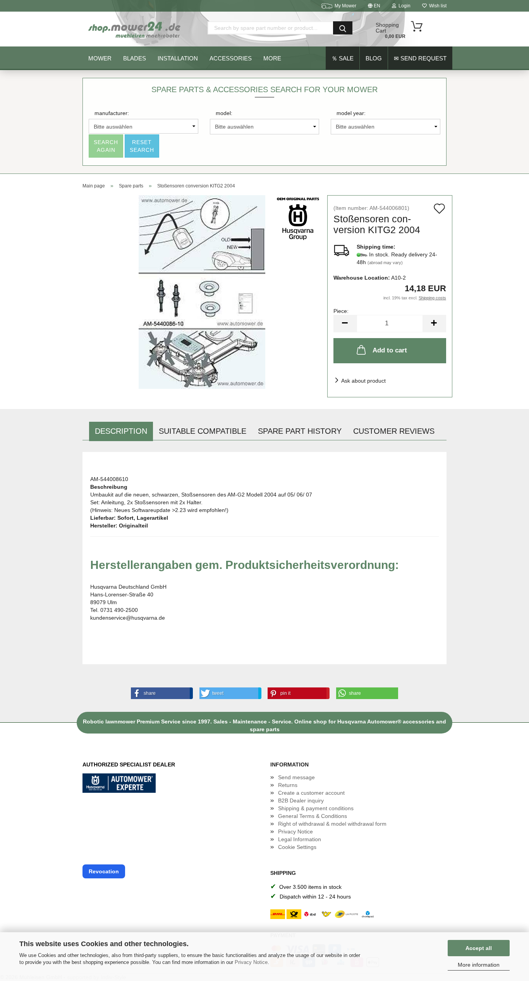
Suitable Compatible (202, 431)
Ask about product (363, 381)
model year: (351, 113)
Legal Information (299, 839)
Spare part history (300, 431)
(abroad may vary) (385, 262)
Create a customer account (311, 793)
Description (121, 431)
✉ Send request (420, 58)
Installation (178, 58)
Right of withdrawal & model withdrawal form (332, 824)
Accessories (231, 58)
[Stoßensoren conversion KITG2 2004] (202, 292)
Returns (287, 785)
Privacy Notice (251, 962)
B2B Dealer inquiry (301, 800)
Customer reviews (394, 431)
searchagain (106, 146)
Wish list (437, 6)
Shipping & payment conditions (316, 808)
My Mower (345, 6)
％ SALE (342, 58)
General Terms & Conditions (312, 816)
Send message (296, 777)
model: (224, 113)
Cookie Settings (297, 847)
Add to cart (390, 350)
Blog (374, 58)
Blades (134, 58)
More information (479, 965)
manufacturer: (111, 113)
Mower (100, 58)
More (272, 58)
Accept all (478, 948)
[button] (160, 693)
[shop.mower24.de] (135, 29)
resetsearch (142, 146)
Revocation (104, 871)
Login (403, 6)
